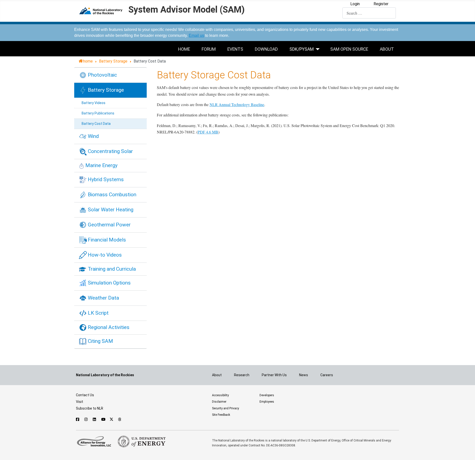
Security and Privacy (225, 408)
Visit (79, 402)
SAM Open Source (349, 49)
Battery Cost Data (96, 124)
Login (355, 3)
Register (381, 3)
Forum (209, 49)
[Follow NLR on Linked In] (94, 419)
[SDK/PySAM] (319, 48)
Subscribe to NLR (89, 408)
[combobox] (369, 13)
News (303, 375)
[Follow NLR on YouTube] (103, 419)
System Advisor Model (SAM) (186, 10)
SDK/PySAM (301, 49)
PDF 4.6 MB (208, 131)
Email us (196, 35)
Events (235, 49)
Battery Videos (93, 103)
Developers (267, 395)
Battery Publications (98, 113)
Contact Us (85, 395)
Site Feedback (221, 414)
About (387, 49)
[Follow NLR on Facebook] (78, 419)
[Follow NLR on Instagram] (86, 419)
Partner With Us (274, 375)
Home (184, 49)
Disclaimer (219, 401)
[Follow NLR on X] (111, 419)
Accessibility (220, 395)
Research (241, 375)
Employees (267, 401)
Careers (326, 375)
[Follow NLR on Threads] (120, 419)
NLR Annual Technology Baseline (237, 104)
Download (266, 49)
